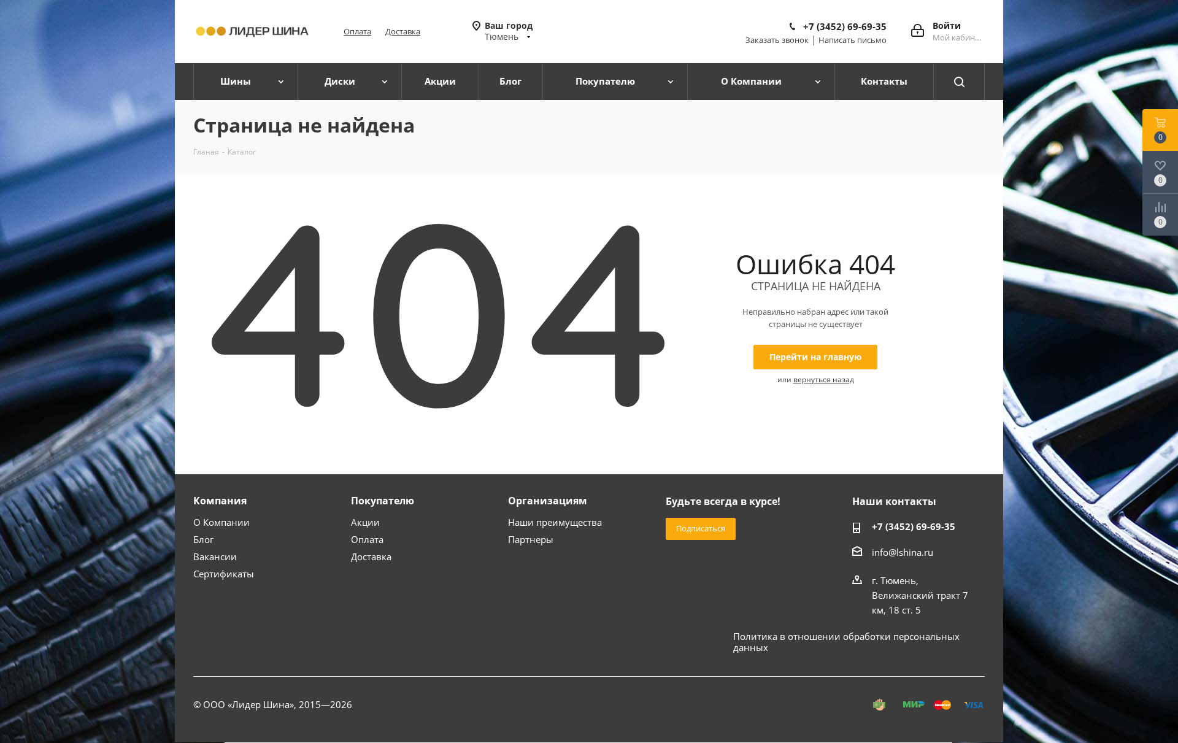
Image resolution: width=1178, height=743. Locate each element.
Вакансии (215, 556)
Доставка (402, 31)
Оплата (357, 31)
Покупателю (382, 500)
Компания (220, 500)
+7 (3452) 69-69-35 (845, 26)
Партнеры (530, 539)
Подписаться (700, 528)
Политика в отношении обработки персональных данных (846, 641)
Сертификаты (223, 574)
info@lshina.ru (902, 552)
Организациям (547, 500)
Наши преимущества (555, 522)
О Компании (221, 522)
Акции (365, 522)
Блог (203, 539)
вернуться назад (823, 379)
